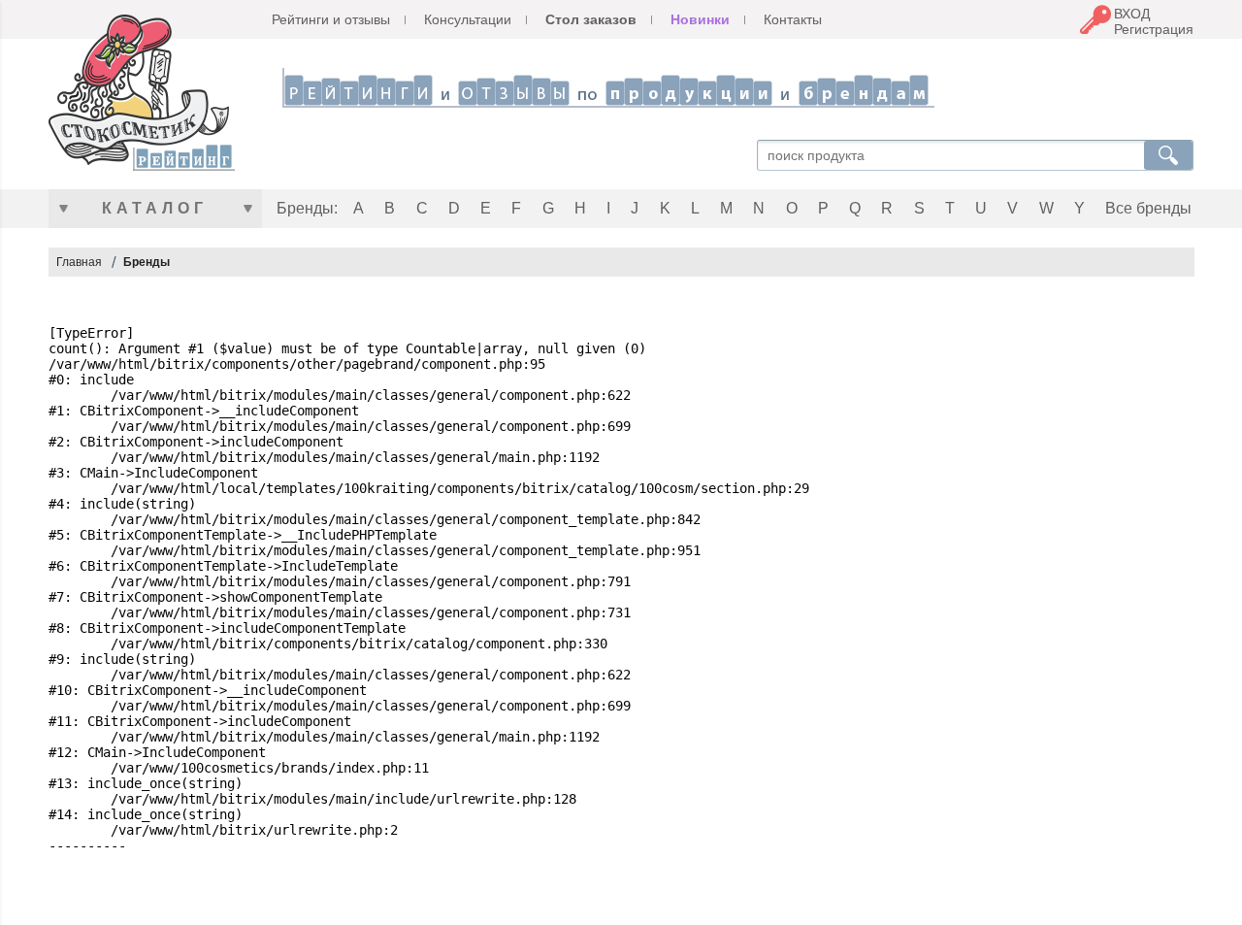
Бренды (146, 262)
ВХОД (1132, 13)
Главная (79, 262)
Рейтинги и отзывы (331, 19)
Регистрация (1153, 29)
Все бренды (1148, 208)
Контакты (793, 19)
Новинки (700, 19)
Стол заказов (591, 19)
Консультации (467, 19)
